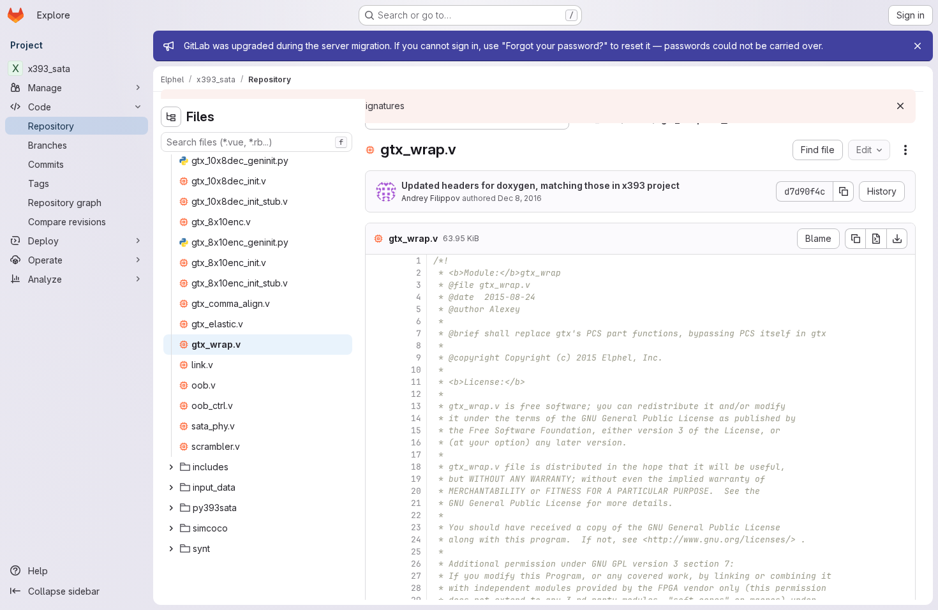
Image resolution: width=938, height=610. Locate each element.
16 (416, 442)
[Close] (917, 46)
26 (416, 563)
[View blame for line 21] (376, 503)
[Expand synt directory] (171, 548)
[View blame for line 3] (376, 285)
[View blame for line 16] (376, 442)
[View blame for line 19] (376, 479)
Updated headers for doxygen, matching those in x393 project (540, 185)
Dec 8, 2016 (520, 198)
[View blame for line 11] (376, 382)
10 (416, 369)
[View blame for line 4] (376, 297)
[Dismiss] (900, 106)
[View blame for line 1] (376, 261)
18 (416, 466)
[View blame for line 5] (376, 309)
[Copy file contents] (855, 238)
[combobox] (256, 142)
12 (416, 394)
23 (416, 527)
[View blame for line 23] (376, 527)
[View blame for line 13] (376, 406)
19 (416, 478)
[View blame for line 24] (376, 539)
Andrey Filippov (430, 198)
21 (416, 503)
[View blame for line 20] (376, 491)
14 (416, 418)
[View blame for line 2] (376, 273)
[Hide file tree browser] (171, 117)
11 (416, 381)
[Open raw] (876, 238)
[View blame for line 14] (376, 418)
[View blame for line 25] (376, 552)
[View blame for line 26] (376, 564)
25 (416, 551)
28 (416, 588)
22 (416, 515)
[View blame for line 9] (376, 358)
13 (416, 406)
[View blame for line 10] (376, 370)
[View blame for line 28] (376, 588)
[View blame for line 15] (376, 430)
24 (416, 539)
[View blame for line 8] (376, 345)
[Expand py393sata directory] (171, 508)
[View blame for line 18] (376, 467)
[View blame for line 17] (376, 455)
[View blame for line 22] (376, 515)
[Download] (897, 238)
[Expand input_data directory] (171, 487)
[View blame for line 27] (376, 576)
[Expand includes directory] (171, 467)
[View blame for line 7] (376, 333)
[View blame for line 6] (376, 321)
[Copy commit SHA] (843, 191)
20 (416, 491)
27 (416, 575)
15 (416, 430)
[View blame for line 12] (376, 394)
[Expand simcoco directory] (171, 528)
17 (416, 454)
